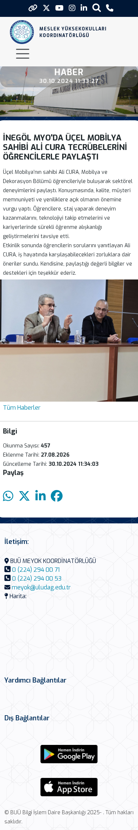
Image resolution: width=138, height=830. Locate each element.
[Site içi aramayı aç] (96, 7)
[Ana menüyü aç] (22, 53)
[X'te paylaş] (24, 496)
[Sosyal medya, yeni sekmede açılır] (46, 8)
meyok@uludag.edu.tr (41, 587)
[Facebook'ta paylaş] (57, 496)
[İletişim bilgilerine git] (109, 8)
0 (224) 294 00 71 (36, 570)
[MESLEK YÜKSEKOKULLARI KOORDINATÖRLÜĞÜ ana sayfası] (22, 32)
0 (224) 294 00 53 (36, 578)
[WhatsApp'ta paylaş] (8, 496)
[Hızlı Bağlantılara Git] (33, 8)
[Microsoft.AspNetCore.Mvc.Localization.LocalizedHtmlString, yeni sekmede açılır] (69, 754)
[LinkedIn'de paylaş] (40, 496)
